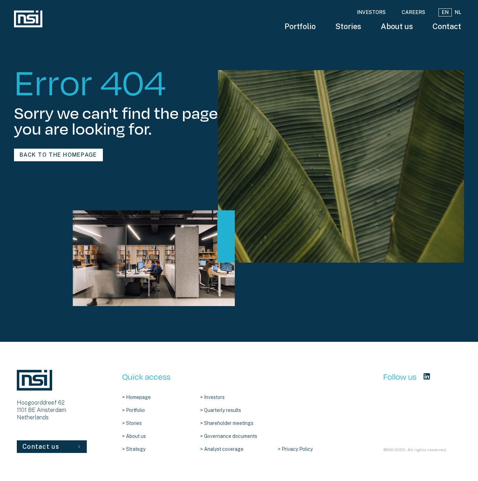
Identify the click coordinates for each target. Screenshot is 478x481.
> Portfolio (133, 410)
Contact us (40, 446)
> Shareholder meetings (226, 423)
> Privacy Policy (295, 449)
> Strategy (134, 449)
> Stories (132, 423)
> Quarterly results (220, 410)
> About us (134, 436)
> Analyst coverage (222, 449)
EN (445, 12)
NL (458, 12)
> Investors (212, 397)
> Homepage (136, 397)
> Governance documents (228, 436)
